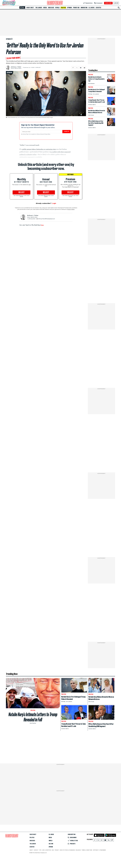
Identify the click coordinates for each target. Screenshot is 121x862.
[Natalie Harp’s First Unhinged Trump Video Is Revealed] (111, 94)
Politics (63, 7)
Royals (57, 7)
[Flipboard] (112, 840)
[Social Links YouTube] (105, 840)
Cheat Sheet (30, 7)
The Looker (38, 7)
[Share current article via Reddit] (84, 67)
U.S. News (91, 7)
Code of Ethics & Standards (67, 850)
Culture (51, 843)
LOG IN (116, 3)
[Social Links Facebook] (94, 840)
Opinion (69, 7)
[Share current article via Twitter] (76, 67)
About (31, 850)
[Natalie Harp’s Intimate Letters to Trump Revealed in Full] (111, 81)
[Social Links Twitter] (98, 840)
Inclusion (78, 850)
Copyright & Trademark (99, 850)
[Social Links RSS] (108, 840)
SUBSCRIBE (108, 3)
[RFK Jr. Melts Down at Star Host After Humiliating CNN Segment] (111, 125)
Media (45, 7)
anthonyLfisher (32, 218)
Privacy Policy (47, 134)
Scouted (98, 7)
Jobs (43, 850)
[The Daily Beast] (55, 3)
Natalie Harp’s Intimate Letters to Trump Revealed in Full (33, 717)
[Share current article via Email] (80, 67)
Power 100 (76, 7)
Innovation (84, 7)
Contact (36, 850)
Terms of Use (40, 134)
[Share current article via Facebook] (73, 67)
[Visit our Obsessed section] (14, 3)
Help (53, 850)
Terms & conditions (86, 850)
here (42, 225)
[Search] (119, 8)
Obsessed (51, 7)
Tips (40, 850)
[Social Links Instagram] (101, 840)
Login (54, 203)
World (50, 840)
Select (21, 192)
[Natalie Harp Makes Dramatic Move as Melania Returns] (111, 115)
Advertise (48, 850)
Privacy (57, 850)
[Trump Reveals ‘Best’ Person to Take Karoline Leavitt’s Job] (111, 104)
